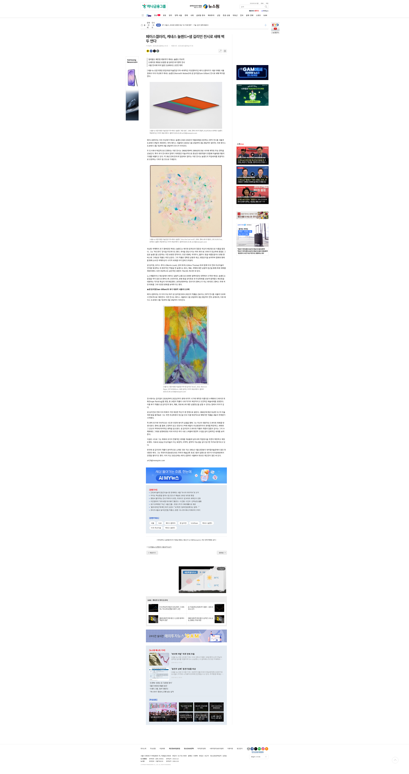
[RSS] (266, 748)
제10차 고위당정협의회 (201, 707)
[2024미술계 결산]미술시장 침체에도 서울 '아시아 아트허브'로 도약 (175, 492)
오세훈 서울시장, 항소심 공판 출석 (216, 717)
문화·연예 (249, 15)
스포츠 (258, 15)
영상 (155, 15)
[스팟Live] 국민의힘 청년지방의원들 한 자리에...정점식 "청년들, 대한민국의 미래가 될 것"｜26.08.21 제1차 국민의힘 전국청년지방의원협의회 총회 (252, 161)
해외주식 (254, 11)
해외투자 (211, 15)
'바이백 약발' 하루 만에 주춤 (183, 654)
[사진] (159, 659)
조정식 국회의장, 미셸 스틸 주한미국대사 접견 (201, 717)
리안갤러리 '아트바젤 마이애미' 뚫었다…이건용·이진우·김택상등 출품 (176, 501)
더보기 (265, 25)
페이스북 (151, 51)
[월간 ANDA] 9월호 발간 (158, 686)
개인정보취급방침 (174, 748)
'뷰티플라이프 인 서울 (157, 717)
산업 (218, 15)
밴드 (157, 51)
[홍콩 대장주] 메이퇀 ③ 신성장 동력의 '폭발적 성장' (171, 619)
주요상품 (153, 748)
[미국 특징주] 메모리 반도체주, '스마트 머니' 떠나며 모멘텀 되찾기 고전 (171, 608)
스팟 (240, 144)
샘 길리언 (183, 523)
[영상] (252, 155)
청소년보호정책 (189, 748)
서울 (152, 523)
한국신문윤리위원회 (258, 752)
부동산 (235, 15)
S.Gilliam (194, 523)
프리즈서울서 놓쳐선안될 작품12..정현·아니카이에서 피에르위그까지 (175, 510)
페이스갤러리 (170, 523)
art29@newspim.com (156, 460)
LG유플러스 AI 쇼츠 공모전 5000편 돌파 (175, 25)
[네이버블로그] (259, 748)
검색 (266, 7)
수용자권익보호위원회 (217, 748)
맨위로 (221, 553)
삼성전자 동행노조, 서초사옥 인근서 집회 (186, 717)
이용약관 (230, 748)
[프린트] (225, 51)
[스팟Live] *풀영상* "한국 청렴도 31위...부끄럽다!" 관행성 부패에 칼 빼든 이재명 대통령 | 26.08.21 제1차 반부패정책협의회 (252, 181)
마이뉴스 (265, 11)
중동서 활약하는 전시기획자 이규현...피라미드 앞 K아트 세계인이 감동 (176, 498)
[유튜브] (248, 748)
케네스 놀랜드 (207, 523)
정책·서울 (178, 15)
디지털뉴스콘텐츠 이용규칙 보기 (159, 547)
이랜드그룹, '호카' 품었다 (159, 688)
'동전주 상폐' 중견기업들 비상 (183, 669)
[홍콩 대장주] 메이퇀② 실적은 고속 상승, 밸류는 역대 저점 (200, 619)
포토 (164, 15)
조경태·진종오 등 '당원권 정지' (161, 683)
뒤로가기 (153, 553)
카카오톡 (147, 51)
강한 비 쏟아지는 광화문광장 (216, 707)
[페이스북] (252, 748)
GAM (265, 15)
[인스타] (263, 748)
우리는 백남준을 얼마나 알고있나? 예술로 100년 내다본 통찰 (172, 495)
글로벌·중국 (200, 15)
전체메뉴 (143, 15)
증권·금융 (226, 15)
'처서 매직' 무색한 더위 (186, 707)
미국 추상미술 (156, 527)
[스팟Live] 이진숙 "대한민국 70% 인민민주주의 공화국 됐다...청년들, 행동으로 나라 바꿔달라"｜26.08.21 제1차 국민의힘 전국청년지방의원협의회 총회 (252, 200)
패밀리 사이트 (255, 757)
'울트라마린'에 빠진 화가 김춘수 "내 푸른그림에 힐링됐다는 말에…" (175, 507)
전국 (241, 15)
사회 (192, 15)
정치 (170, 15)
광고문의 (239, 748)
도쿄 (160, 523)
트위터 (154, 51)
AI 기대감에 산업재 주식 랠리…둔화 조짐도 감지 (200, 608)
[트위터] (255, 748)
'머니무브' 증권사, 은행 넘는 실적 (162, 691)
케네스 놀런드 (170, 527)
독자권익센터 (201, 748)
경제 (186, 15)
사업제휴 (162, 748)
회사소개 (143, 748)
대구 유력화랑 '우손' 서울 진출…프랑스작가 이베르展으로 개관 (173, 504)
